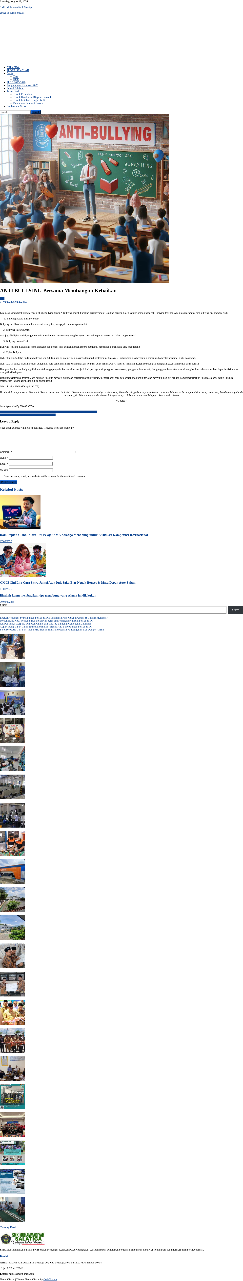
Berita (10, 73)
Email (4, 463)
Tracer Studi (13, 91)
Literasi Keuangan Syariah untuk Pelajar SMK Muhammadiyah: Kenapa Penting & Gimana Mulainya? (54, 617)
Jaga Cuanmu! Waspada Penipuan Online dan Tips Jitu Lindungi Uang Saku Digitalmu (45, 623)
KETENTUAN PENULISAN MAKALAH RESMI (28, 415)
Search (3, 604)
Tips (15, 76)
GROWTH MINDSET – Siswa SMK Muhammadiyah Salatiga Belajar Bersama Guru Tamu (48, 412)
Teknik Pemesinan (22, 94)
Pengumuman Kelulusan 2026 (22, 85)
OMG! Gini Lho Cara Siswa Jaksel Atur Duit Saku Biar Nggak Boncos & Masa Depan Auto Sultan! (68, 582)
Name (4, 457)
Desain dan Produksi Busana (28, 103)
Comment (6, 451)
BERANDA (13, 67)
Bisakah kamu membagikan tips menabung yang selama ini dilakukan (48, 595)
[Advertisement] (121, 40)
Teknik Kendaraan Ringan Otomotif (32, 97)
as (25, 301)
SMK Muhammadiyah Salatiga (16, 7)
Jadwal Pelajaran (15, 88)
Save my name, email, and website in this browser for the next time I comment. (45, 476)
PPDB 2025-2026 (16, 82)
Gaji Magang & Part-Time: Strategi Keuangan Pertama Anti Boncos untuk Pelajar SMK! (46, 626)
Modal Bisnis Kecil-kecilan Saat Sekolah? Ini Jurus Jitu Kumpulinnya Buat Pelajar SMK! (46, 620)
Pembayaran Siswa (16, 106)
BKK (16, 79)
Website (4, 470)
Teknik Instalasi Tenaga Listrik (29, 100)
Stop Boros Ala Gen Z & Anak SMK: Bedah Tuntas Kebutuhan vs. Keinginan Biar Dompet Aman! (52, 629)
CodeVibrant (50, 1279)
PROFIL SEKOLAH (18, 70)
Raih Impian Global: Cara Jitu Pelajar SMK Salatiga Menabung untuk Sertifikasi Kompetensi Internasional (74, 535)
